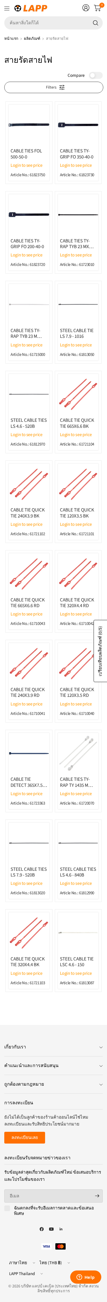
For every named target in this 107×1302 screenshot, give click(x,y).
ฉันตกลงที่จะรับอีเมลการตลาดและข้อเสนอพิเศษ (54, 1211)
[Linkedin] (61, 1229)
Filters (51, 87)
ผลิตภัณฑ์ (32, 38)
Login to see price (27, 165)
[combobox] (53, 23)
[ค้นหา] (95, 23)
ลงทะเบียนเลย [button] (24, 1137)
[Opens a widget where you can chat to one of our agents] (85, 1277)
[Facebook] (41, 1229)
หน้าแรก (11, 38)
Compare (76, 75)
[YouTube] (51, 1229)
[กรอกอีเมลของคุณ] (97, 1196)
